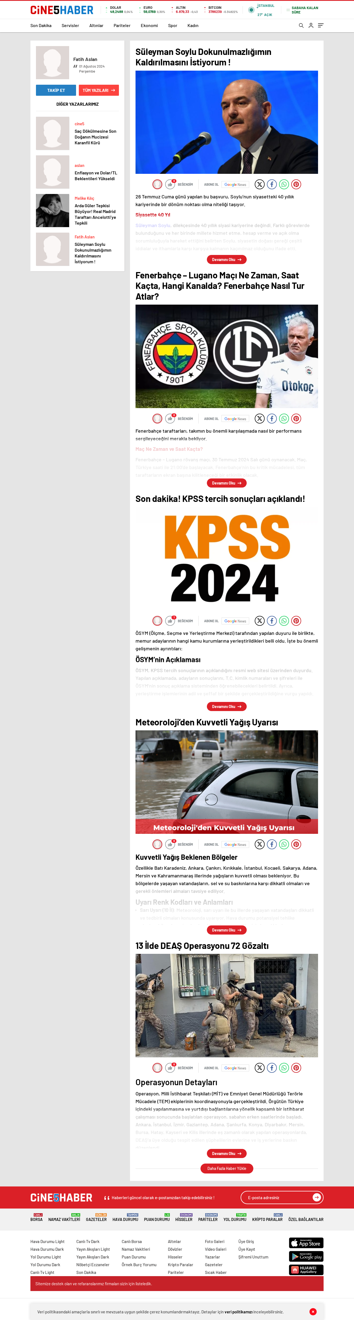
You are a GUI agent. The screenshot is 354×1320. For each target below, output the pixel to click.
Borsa (36, 1217)
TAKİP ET (56, 90)
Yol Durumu (234, 1217)
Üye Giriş (246, 1241)
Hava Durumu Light (47, 1241)
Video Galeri (215, 1249)
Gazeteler (96, 1217)
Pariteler (122, 25)
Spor (172, 25)
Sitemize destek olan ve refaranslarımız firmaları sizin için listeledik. (93, 1283)
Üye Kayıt (246, 1249)
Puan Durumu (157, 1217)
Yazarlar (212, 1256)
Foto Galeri (214, 1241)
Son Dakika (40, 25)
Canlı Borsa (132, 1241)
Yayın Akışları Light (93, 1249)
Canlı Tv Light (42, 1272)
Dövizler (175, 1249)
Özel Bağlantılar (306, 1219)
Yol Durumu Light (45, 1256)
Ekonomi (149, 25)
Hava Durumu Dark (47, 1249)
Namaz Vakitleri (64, 1217)
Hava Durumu (125, 1217)
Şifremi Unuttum (253, 1256)
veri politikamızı (239, 1311)
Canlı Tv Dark (88, 1241)
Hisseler (183, 1217)
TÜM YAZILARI (95, 90)
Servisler (70, 25)
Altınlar (96, 25)
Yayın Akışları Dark (92, 1256)
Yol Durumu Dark (45, 1264)
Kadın (193, 25)
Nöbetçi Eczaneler (93, 1264)
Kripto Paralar (267, 1217)
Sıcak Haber (216, 1272)
